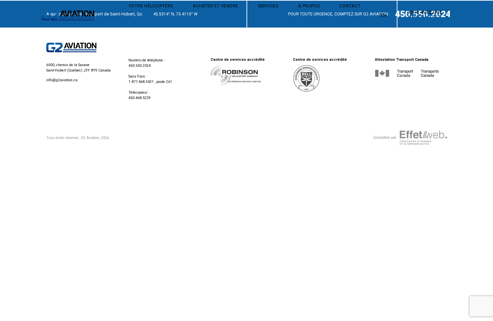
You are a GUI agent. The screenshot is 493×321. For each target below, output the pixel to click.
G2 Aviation (90, 138)
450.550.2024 (139, 65)
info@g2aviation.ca (61, 80)
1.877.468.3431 (141, 82)
